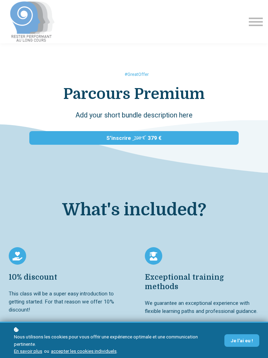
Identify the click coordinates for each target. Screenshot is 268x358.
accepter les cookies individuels (84, 351)
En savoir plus (28, 351)
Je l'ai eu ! (242, 340)
